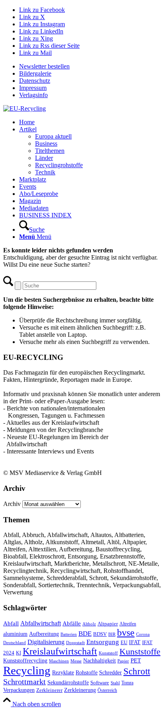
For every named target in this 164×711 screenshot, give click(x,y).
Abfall (11, 623)
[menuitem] (90, 66)
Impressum (33, 87)
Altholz (89, 623)
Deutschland (14, 643)
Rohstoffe (87, 673)
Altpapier (108, 624)
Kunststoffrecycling (25, 660)
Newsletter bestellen (44, 66)
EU (124, 642)
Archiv (12, 503)
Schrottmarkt (24, 681)
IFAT (135, 642)
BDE (85, 633)
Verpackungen (19, 690)
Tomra (127, 683)
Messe (76, 660)
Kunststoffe (139, 651)
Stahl (115, 682)
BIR (111, 634)
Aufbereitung (44, 634)
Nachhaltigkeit (99, 661)
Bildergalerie (35, 73)
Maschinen (59, 660)
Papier (123, 660)
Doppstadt (75, 642)
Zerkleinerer (49, 690)
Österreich (107, 690)
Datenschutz (34, 80)
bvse (126, 632)
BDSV (100, 634)
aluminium (15, 634)
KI (18, 653)
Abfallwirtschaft (40, 623)
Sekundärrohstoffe (68, 683)
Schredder (110, 672)
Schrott (136, 671)
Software (99, 683)
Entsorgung (102, 642)
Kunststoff (108, 652)
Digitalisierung (45, 642)
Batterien (69, 634)
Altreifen (127, 624)
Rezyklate (63, 672)
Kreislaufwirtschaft (60, 651)
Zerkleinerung (80, 690)
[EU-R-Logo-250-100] (24, 108)
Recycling (27, 670)
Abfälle (71, 623)
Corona (143, 634)
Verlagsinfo (33, 95)
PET (136, 660)
